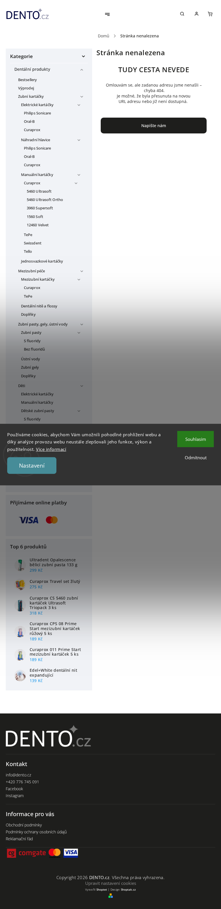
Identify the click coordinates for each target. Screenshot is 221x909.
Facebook (14, 788)
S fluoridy (32, 340)
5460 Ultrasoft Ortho (45, 199)
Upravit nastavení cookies (110, 883)
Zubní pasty (31, 332)
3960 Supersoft (40, 208)
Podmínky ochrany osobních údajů (36, 832)
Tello (28, 251)
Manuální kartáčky (37, 174)
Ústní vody (30, 359)
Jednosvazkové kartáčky (42, 261)
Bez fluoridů (34, 349)
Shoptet (101, 889)
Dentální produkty (32, 69)
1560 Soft (35, 216)
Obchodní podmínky (24, 825)
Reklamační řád (19, 838)
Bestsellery (27, 79)
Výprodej (26, 88)
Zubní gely (30, 367)
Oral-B (29, 121)
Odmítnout (196, 457)
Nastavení (32, 465)
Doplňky (28, 314)
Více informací (51, 449)
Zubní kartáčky (31, 96)
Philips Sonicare (37, 113)
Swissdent (32, 243)
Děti (21, 385)
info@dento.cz (18, 775)
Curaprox (32, 129)
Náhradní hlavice (35, 139)
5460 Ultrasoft (39, 191)
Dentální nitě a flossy (39, 306)
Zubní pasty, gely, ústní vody (43, 324)
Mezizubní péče (31, 271)
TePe (28, 234)
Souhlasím (195, 439)
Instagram (15, 795)
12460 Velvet (38, 225)
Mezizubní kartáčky (38, 279)
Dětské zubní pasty (37, 410)
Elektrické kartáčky (37, 104)
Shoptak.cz (128, 889)
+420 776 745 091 (22, 781)
